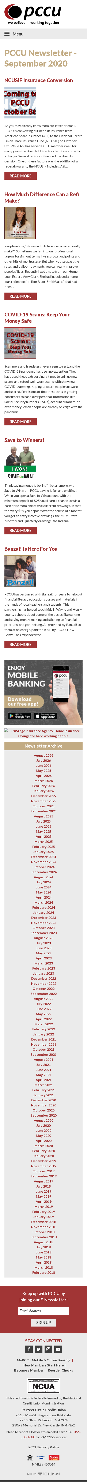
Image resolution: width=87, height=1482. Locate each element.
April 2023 (44, 958)
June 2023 (43, 948)
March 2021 (43, 1085)
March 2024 (43, 902)
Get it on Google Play (19, 715)
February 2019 (43, 1212)
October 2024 (43, 867)
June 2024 (43, 887)
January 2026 (43, 791)
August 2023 (43, 938)
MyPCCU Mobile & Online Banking (43, 1360)
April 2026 (44, 776)
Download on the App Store (45, 715)
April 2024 (44, 897)
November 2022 (43, 983)
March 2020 (43, 1146)
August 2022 (43, 999)
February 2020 (43, 1151)
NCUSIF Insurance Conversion (38, 80)
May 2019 (43, 1196)
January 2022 (43, 1034)
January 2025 (43, 852)
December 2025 (43, 796)
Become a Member (29, 1370)
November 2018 (43, 1227)
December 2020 (43, 1100)
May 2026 (43, 770)
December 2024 (43, 857)
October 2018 (43, 1232)
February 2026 (43, 786)
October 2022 (43, 988)
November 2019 (43, 1166)
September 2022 (44, 994)
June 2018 (43, 1252)
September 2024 (44, 872)
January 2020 (43, 1156)
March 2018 (43, 1267)
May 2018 (43, 1257)
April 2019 (44, 1201)
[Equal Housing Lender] (30, 1458)
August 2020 (43, 1120)
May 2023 (43, 953)
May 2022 (43, 1014)
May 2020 (43, 1135)
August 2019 (43, 1181)
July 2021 (43, 1064)
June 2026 (43, 765)
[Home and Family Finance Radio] (54, 1458)
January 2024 (43, 912)
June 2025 (43, 826)
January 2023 (43, 973)
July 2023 (43, 943)
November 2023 (43, 923)
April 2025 (44, 836)
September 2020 (44, 1115)
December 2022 (43, 978)
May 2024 (43, 892)
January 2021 (43, 1095)
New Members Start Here (43, 1365)
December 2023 (43, 917)
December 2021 (43, 1039)
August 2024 (43, 877)
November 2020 (43, 1105)
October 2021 (43, 1049)
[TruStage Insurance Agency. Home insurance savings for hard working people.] (43, 733)
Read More (20, 176)
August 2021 (43, 1059)
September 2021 (44, 1054)
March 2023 (43, 963)
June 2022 (43, 1009)
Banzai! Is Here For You (30, 549)
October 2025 (43, 806)
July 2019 (43, 1186)
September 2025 (44, 811)
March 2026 (43, 781)
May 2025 (43, 831)
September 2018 (44, 1237)
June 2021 (43, 1070)
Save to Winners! (24, 440)
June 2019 (43, 1191)
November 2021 (43, 1044)
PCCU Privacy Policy (43, 1447)
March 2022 (43, 1024)
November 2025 (43, 801)
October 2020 (43, 1110)
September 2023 (44, 933)
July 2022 (43, 1004)
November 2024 (43, 862)
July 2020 (43, 1125)
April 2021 (44, 1080)
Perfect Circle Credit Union (44, 1410)
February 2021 (43, 1090)
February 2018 (43, 1272)
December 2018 (43, 1222)
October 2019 (43, 1171)
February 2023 (43, 968)
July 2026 (43, 760)
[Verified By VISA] (40, 1458)
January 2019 (43, 1217)
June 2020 (43, 1130)
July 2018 (43, 1247)
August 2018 (43, 1242)
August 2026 (43, 755)
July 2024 (43, 882)
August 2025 (43, 816)
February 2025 (43, 847)
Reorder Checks (60, 1370)
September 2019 (44, 1176)
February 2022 (43, 1029)
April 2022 (44, 1019)
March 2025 (43, 841)
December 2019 (43, 1161)
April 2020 (44, 1141)
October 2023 (43, 928)
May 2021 (43, 1075)
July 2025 (43, 821)
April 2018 (44, 1262)
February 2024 (43, 907)
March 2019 (43, 1206)
